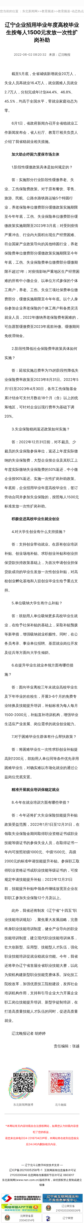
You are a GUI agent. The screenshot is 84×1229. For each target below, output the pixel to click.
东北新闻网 (30, 11)
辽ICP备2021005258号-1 (25, 1170)
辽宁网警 (68, 1218)
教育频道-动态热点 (71, 11)
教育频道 (48, 11)
